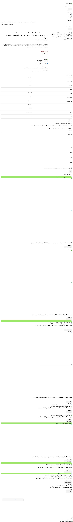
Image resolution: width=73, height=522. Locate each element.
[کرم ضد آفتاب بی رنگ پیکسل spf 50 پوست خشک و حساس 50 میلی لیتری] (61, 322)
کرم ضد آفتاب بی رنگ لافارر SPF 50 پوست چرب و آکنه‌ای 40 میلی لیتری (54, 478)
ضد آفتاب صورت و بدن (51, 32)
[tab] (41, 72)
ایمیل (71, 162)
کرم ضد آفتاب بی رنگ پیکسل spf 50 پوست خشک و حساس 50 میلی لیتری (53, 325)
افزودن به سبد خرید (44, 56)
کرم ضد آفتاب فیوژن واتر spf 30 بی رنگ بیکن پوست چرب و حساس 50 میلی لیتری (51, 456)
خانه (71, 32)
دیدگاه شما (70, 134)
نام (71, 157)
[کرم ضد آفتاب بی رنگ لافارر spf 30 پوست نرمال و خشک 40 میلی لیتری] (59, 464)
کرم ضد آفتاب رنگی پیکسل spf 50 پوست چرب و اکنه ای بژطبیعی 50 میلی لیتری (52, 397)
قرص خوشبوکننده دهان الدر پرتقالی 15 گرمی (61, 487)
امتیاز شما (70, 130)
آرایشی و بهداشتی (66, 32)
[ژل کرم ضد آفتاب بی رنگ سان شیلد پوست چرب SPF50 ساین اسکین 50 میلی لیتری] (56, 193)
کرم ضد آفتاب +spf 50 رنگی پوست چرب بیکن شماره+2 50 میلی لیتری (54, 407)
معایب (71, 152)
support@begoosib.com (40, 506)
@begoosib (43, 508)
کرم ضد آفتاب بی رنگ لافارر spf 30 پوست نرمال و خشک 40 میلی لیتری (54, 467)
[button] (68, 247)
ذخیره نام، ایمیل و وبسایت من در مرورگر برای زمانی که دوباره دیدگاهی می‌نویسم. (57, 168)
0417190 (44, 503)
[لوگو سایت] (69, 16)
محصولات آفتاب (59, 32)
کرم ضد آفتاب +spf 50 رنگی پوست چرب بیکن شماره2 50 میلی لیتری (55, 417)
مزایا (71, 147)
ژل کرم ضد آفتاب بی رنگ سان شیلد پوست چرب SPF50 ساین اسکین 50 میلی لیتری (51, 242)
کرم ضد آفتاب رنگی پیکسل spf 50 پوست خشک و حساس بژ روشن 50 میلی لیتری (52, 314)
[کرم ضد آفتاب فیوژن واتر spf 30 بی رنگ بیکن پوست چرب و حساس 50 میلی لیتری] (56, 439)
